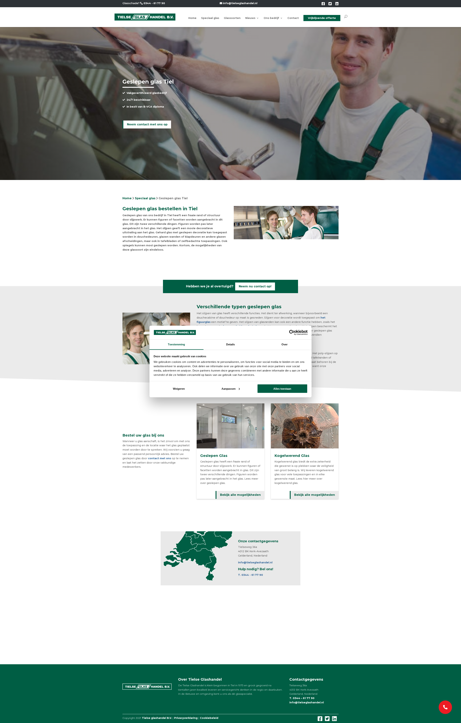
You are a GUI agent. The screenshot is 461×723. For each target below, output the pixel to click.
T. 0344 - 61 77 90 (250, 575)
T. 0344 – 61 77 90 (301, 698)
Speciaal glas (210, 18)
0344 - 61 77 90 (154, 3)
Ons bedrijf (271, 18)
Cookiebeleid (209, 718)
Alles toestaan (282, 388)
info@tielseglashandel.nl (239, 3)
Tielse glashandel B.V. (157, 718)
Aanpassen (228, 388)
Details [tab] (230, 344)
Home (192, 18)
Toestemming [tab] (176, 344)
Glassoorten (232, 18)
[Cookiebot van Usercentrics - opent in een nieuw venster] (292, 332)
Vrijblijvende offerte (322, 18)
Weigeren (179, 388)
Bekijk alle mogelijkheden (240, 495)
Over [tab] (284, 344)
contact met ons (159, 458)
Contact (293, 18)
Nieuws (250, 18)
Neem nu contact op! (255, 286)
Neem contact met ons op (147, 124)
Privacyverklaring (186, 718)
